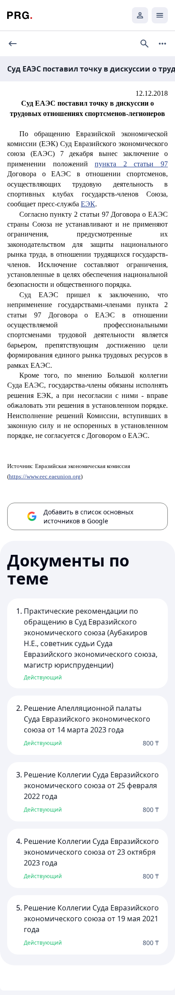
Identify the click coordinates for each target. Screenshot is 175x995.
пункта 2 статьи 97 (131, 164)
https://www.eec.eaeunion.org (45, 476)
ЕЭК (88, 204)
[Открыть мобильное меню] (160, 15)
